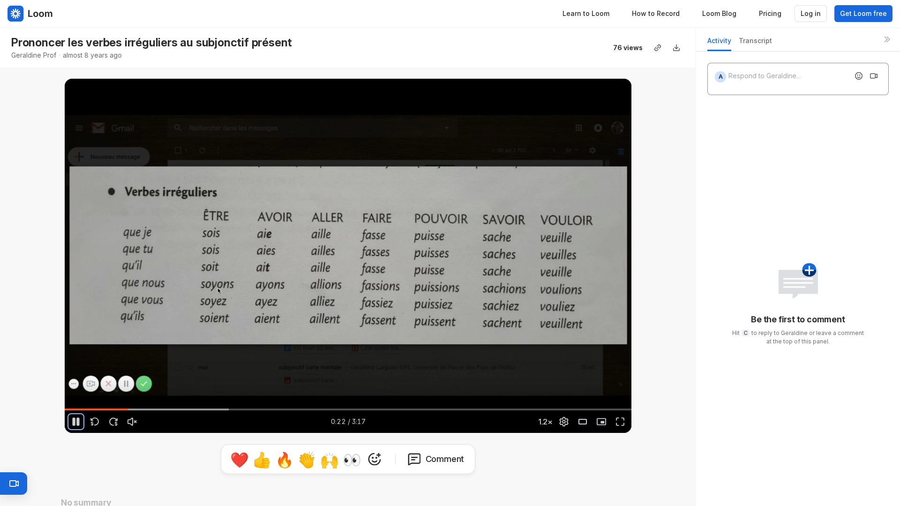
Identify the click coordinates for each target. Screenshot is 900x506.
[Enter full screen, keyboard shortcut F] (620, 421)
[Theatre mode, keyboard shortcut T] (582, 421)
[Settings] (563, 421)
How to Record (656, 13)
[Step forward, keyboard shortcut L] (113, 421)
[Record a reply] (873, 75)
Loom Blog (719, 13)
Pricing (770, 13)
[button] (627, 404)
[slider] (348, 409)
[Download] (676, 47)
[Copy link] (657, 47)
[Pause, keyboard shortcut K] (75, 421)
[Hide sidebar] (886, 39)
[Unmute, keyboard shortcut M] (132, 421)
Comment (445, 459)
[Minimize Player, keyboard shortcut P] (601, 421)
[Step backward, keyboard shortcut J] (94, 421)
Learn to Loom (585, 13)
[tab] (719, 43)
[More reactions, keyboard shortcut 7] (374, 459)
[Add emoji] (858, 75)
